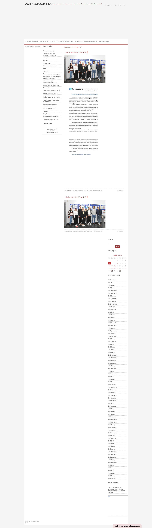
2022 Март (111, 339)
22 (117, 268)
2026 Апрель (112, 468)
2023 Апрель (112, 374)
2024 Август (112, 417)
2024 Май (111, 409)
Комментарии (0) (97, 190)
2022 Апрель (112, 341)
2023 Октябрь (112, 390)
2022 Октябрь (112, 358)
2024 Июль (111, 414)
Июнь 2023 (117, 255)
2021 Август (112, 320)
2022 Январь (112, 333)
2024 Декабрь (112, 427)
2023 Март (111, 371)
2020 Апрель (112, 280)
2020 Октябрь (112, 293)
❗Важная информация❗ (76, 52)
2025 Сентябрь (112, 452)
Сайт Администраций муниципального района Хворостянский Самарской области (116, 490)
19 (109, 268)
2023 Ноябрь (112, 392)
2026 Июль (111, 476)
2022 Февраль (112, 336)
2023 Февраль (112, 368)
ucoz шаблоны (120, 522)
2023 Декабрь (112, 395)
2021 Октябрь (112, 325)
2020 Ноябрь (112, 296)
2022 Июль (111, 349)
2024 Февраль (112, 400)
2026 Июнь (111, 473)
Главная (66, 47)
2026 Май (111, 470)
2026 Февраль (112, 462)
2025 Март (111, 435)
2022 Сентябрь (112, 355)
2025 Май (111, 441)
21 (114, 268)
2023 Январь (112, 366)
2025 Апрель (112, 438)
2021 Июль (111, 317)
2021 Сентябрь (112, 323)
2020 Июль (111, 288)
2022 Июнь (111, 347)
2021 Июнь (111, 315)
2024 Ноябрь (112, 425)
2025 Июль (111, 446)
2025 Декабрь (112, 457)
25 (125, 268)
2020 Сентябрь (112, 290)
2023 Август (112, 384)
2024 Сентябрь (112, 419)
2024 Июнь (111, 411)
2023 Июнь (111, 379)
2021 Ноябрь (112, 328)
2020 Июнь (111, 285)
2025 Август (112, 449)
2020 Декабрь (112, 298)
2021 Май (111, 312)
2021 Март (111, 307)
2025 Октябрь (112, 454)
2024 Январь (112, 398)
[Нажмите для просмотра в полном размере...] (84, 82)
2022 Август (112, 352)
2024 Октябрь (112, 422)
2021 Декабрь (112, 331)
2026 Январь (112, 460)
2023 (71, 47)
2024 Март (111, 403)
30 (120, 271)
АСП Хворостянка (38, 3)
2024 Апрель (112, 406)
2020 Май (111, 282)
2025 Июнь (111, 443)
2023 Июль (111, 382)
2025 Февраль (112, 433)
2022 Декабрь (112, 363)
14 (114, 266)
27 (112, 271)
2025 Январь (112, 430)
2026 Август (112, 478)
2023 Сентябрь (112, 387)
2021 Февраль (112, 304)
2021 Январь (112, 301)
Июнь (76, 47)
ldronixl (81, 190)
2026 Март (111, 465)
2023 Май (111, 376)
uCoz (26, 522)
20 (112, 268)
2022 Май (111, 344)
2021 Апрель (112, 309)
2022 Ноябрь (112, 360)
